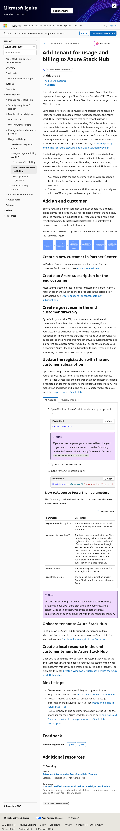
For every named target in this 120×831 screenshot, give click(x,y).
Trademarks (24, 829)
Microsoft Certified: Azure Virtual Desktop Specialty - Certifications (76, 786)
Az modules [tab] (50, 399)
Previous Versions (27, 824)
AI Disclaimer (8, 824)
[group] (82, 484)
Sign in (113, 25)
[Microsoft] (5, 26)
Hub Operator (72, 43)
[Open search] (105, 25)
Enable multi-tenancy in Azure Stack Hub (83, 639)
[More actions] (115, 43)
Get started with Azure (103, 33)
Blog (42, 824)
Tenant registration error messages (96, 694)
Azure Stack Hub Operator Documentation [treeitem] (18, 61)
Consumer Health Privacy (88, 824)
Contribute (55, 824)
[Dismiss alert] (114, 6)
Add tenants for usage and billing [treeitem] (24, 169)
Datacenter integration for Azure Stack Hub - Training (70, 774)
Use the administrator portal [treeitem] (22, 78)
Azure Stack (56, 43)
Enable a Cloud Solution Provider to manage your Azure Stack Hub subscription (82, 719)
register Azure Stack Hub (68, 392)
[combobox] (20, 46)
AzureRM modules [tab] (70, 399)
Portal (84, 33)
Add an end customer (55, 80)
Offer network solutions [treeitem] (19, 124)
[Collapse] (36, 41)
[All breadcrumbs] (45, 43)
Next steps (50, 84)
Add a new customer (88, 268)
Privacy (67, 824)
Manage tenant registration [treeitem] (20, 178)
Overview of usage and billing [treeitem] (22, 146)
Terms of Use (8, 829)
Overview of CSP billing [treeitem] (24, 162)
